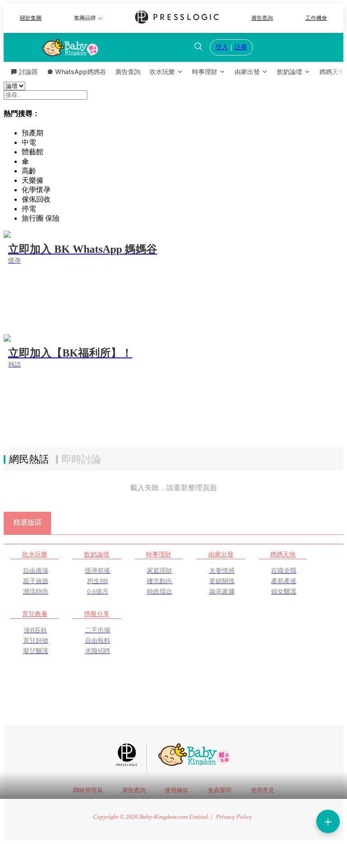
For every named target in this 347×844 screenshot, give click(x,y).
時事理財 (204, 71)
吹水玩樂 (162, 71)
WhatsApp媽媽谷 (80, 71)
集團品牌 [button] (85, 18)
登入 (222, 47)
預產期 (32, 133)
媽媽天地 (282, 554)
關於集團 (31, 18)
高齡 (29, 171)
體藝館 (32, 152)
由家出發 (247, 71)
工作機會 (316, 18)
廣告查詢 (262, 18)
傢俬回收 (36, 199)
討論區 (28, 71)
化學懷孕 (36, 190)
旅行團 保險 (41, 218)
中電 (29, 142)
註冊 (240, 47)
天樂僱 (32, 180)
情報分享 (96, 613)
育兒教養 (34, 613)
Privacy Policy (234, 817)
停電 (29, 209)
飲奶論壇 (289, 71)
